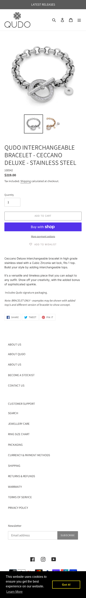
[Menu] (79, 20)
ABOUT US (14, 364)
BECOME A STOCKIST (21, 375)
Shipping (25, 181)
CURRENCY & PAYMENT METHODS (29, 455)
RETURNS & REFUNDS (21, 476)
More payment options (43, 236)
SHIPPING (14, 466)
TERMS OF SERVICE (20, 497)
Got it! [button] (66, 584)
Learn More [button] (14, 591)
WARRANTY (15, 487)
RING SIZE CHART (19, 434)
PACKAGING (15, 445)
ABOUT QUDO (16, 354)
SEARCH (13, 413)
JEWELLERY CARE (19, 424)
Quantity (9, 194)
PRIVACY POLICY (18, 508)
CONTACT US (16, 385)
